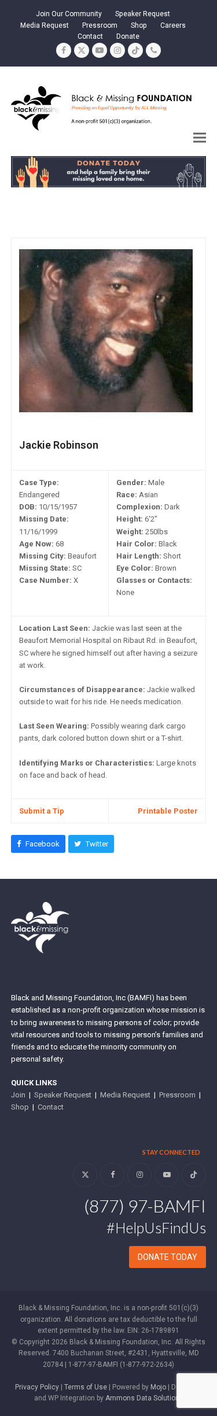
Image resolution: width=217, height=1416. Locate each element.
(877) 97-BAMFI (145, 1205)
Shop (20, 1107)
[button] (199, 138)
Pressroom (177, 1094)
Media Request (125, 1094)
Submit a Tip (41, 811)
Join (18, 1094)
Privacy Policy (37, 1387)
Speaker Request (62, 1094)
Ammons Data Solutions (144, 1398)
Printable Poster (168, 811)
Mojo (158, 1387)
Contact (51, 1107)
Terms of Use (85, 1387)
